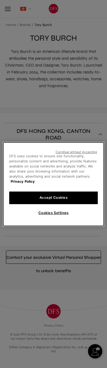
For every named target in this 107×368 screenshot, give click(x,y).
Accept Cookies (54, 197)
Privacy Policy (23, 181)
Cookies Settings (53, 213)
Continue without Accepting (76, 152)
